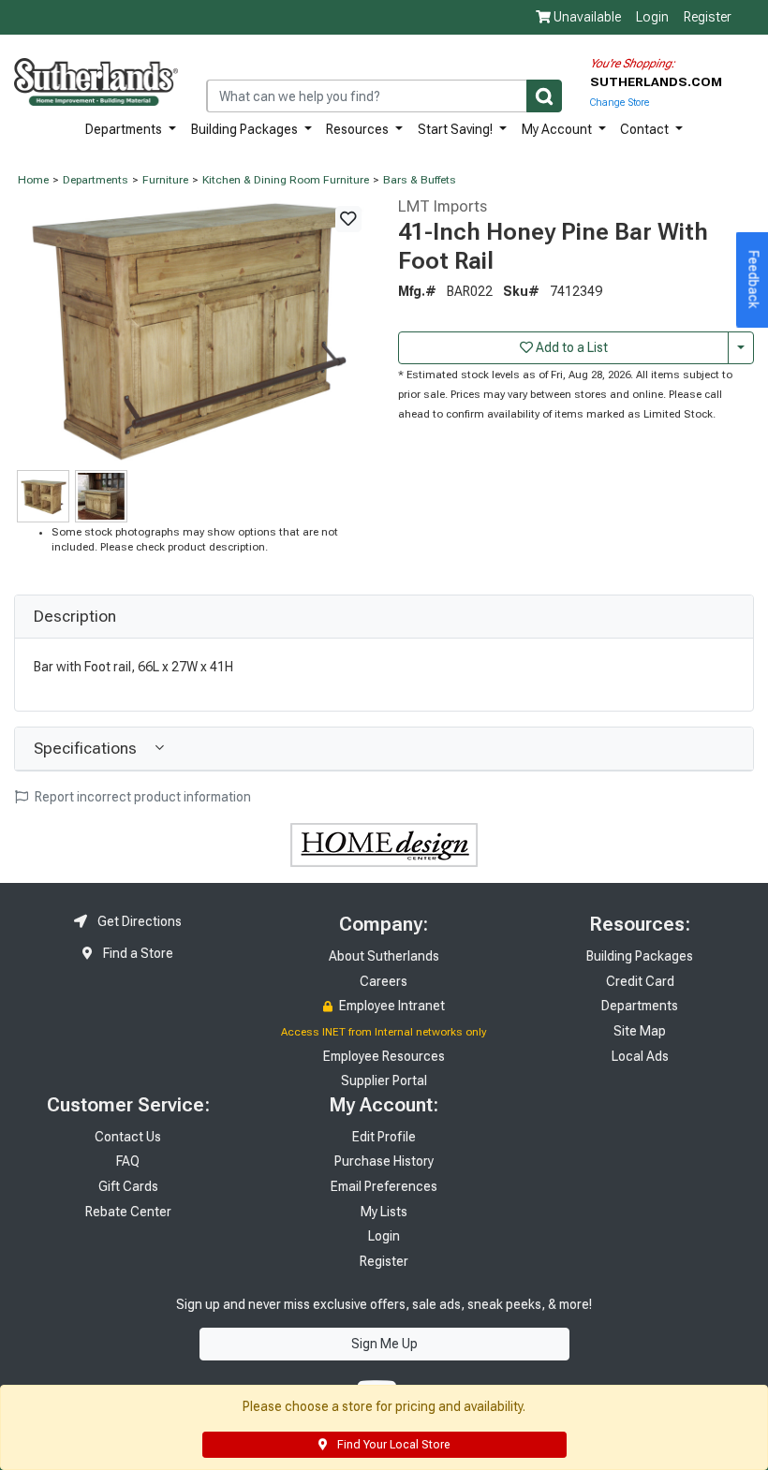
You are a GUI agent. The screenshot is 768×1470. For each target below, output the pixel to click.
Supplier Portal (384, 1080)
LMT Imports (442, 206)
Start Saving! (456, 129)
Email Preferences (384, 1186)
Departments (125, 129)
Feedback (753, 280)
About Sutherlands (384, 955)
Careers (383, 981)
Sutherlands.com (656, 81)
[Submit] (544, 96)
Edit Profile (384, 1136)
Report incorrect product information (141, 796)
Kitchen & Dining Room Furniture (285, 179)
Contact (646, 129)
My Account (558, 129)
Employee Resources (384, 1056)
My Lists (384, 1211)
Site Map (639, 1030)
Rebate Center (128, 1211)
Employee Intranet (390, 1005)
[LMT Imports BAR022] (192, 330)
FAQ (128, 1161)
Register (707, 16)
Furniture (165, 179)
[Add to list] (348, 219)
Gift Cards (128, 1186)
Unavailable (586, 16)
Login (652, 16)
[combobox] (384, 96)
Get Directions (138, 921)
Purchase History (384, 1161)
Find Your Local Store (392, 1444)
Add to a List (570, 347)
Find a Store (136, 953)
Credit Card (640, 981)
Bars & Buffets (419, 179)
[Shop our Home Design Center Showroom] (384, 843)
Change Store (619, 102)
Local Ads (640, 1056)
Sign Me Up (384, 1343)
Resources (358, 129)
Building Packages (246, 129)
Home (33, 179)
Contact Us (128, 1136)
